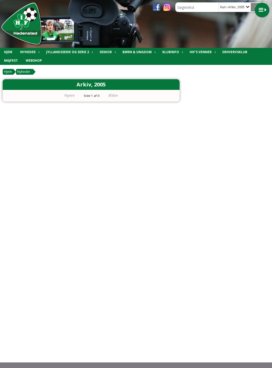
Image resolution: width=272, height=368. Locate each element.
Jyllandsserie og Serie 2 (67, 52)
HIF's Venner (201, 52)
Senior (106, 52)
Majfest (11, 60)
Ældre (113, 95)
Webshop (34, 60)
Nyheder (28, 52)
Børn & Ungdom (137, 52)
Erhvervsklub (234, 52)
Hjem (8, 52)
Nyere (69, 95)
